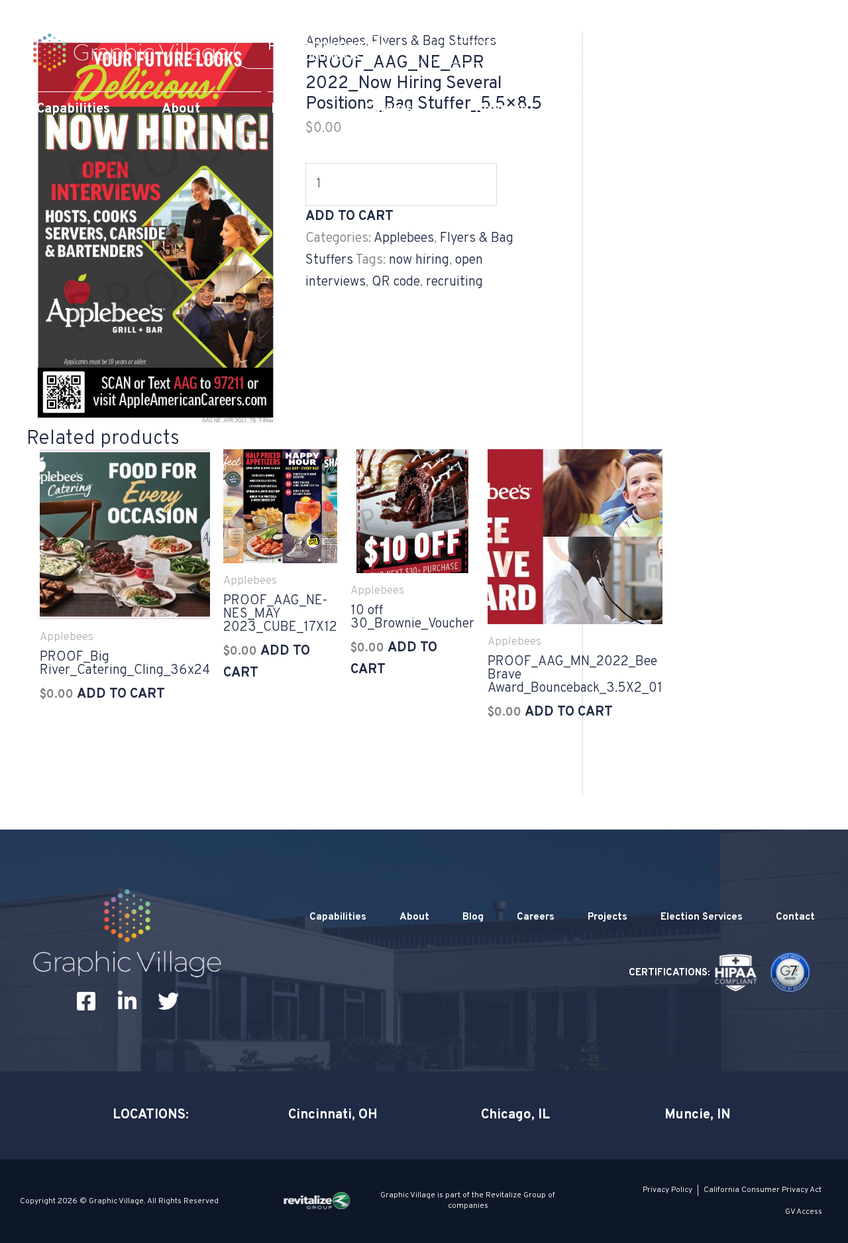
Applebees (404, 238)
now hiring (419, 260)
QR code (396, 282)
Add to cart (349, 216)
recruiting (454, 282)
